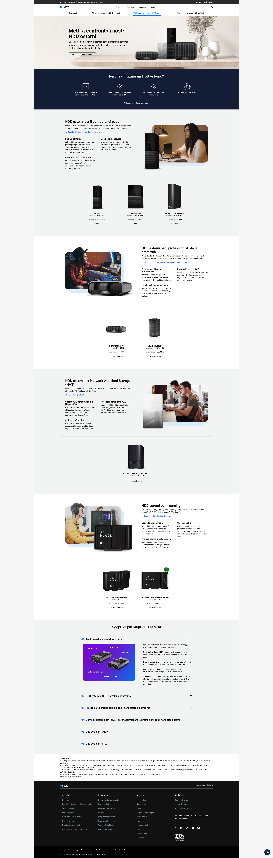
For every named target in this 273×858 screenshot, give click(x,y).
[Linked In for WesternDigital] (181, 828)
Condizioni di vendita (103, 850)
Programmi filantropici (106, 821)
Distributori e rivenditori (71, 825)
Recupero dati (103, 804)
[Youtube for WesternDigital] (198, 828)
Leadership (140, 808)
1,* (96, 94)
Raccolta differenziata (106, 829)
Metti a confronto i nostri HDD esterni (147, 13)
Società (154, 7)
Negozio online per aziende (108, 800)
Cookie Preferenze (125, 850)
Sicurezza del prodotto (183, 808)
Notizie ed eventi (142, 804)
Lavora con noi (142, 825)
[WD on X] (187, 828)
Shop (198, 2)
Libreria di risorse (181, 804)
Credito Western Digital (106, 808)
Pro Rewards (103, 813)
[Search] (212, 7)
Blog (138, 821)
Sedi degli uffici (142, 833)
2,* (126, 94)
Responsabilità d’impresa (145, 813)
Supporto (142, 7)
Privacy (62, 850)
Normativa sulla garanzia (71, 817)
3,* (158, 94)
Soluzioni (130, 7)
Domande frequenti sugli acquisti (74, 829)
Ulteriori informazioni (97, 2)
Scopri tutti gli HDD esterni (82, 55)
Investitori (140, 829)
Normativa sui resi (69, 821)
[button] (204, 8)
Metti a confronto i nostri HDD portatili (189, 13)
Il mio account (67, 800)
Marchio (114, 850)
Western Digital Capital (106, 825)
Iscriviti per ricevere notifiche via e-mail (76, 804)
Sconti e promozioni (69, 808)
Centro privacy (141, 817)
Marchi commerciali (87, 850)
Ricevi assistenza (181, 800)
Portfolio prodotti (68, 813)
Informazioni (141, 800)
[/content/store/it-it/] (64, 7)
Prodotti (119, 7)
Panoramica (73, 13)
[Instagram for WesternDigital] (176, 828)
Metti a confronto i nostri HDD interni (106, 13)
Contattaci (140, 838)
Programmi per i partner (107, 817)
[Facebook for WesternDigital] (193, 828)
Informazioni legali (73, 850)
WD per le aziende (207, 2)
